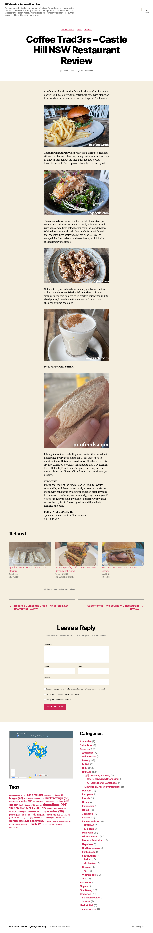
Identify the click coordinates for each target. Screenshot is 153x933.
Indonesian (88, 806)
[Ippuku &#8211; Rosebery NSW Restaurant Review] (30, 554)
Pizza (39, 814)
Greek (85, 802)
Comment (48, 644)
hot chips (39, 808)
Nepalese (87, 844)
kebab (22, 812)
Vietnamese (89, 874)
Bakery (86, 760)
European (87, 794)
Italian (85, 809)
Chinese (88, 29)
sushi (37, 824)
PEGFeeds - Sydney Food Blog (22, 4)
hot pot (52, 808)
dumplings (55, 804)
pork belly (53, 815)
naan (43, 812)
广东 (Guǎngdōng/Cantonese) (101, 783)
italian (12, 812)
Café (79, 29)
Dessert (86, 790)
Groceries (85, 894)
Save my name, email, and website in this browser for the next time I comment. (75, 689)
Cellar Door (86, 745)
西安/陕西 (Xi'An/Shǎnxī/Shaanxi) (102, 786)
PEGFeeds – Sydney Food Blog (31, 927)
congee (49, 801)
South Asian (89, 855)
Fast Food (85, 882)
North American (91, 848)
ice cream (62, 808)
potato (39, 818)
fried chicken (59, 589)
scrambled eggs (65, 821)
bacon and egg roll (17, 795)
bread (59, 795)
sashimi (37, 820)
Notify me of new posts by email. (59, 700)
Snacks (86, 901)
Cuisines (85, 749)
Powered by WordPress (59, 927)
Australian (85, 741)
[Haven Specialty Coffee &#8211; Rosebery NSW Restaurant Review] (76, 554)
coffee (38, 801)
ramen (49, 818)
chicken (39, 798)
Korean (86, 817)
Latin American (90, 821)
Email (80, 666)
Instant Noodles (91, 897)
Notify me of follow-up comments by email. (63, 694)
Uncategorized (88, 909)
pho (26, 814)
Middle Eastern (90, 836)
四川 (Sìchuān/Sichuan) (97, 775)
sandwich (19, 820)
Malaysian (87, 832)
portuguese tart (27, 818)
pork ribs (65, 815)
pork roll (14, 818)
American (87, 752)
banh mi (35, 794)
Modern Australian (92, 840)
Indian (87, 859)
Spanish (86, 867)
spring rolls (14, 824)
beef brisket (49, 795)
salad (60, 818)
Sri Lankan (90, 863)
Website (47, 677)
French (86, 798)
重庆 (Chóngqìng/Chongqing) (103, 779)
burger (50, 589)
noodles (55, 811)
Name (47, 666)
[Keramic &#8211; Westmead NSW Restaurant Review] (123, 554)
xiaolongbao (60, 824)
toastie (49, 824)
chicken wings (57, 798)
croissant (62, 801)
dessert (16, 804)
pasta (14, 814)
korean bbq (33, 812)
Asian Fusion (67, 29)
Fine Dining (86, 890)
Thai (84, 870)
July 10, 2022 (69, 71)
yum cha (13, 827)
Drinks (83, 878)
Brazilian (89, 825)
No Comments (87, 71)
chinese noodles (20, 801)
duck (39, 805)
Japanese (87, 813)
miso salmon (70, 589)
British (85, 764)
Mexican (89, 828)
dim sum (30, 805)
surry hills (25, 824)
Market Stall (86, 905)
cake (28, 798)
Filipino (84, 886)
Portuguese (88, 852)
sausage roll (52, 821)
